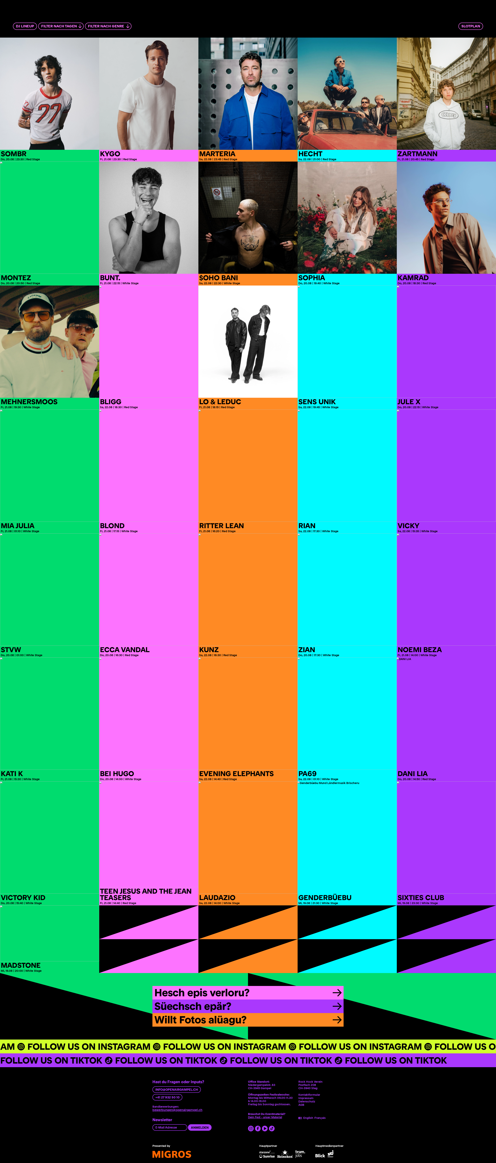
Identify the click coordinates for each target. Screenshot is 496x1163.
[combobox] (61, 26)
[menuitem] (470, 25)
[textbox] (61, 26)
